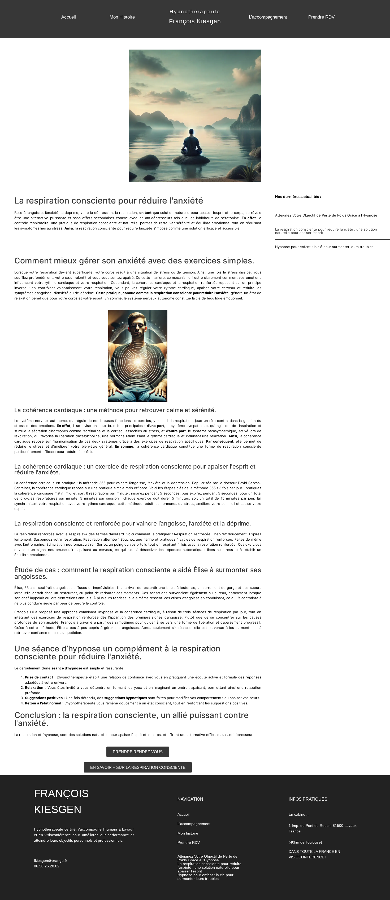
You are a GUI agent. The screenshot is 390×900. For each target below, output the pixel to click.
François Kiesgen (195, 21)
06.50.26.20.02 (46, 866)
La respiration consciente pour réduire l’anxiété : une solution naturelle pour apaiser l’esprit (326, 231)
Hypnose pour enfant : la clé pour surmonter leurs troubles (324, 247)
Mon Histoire (122, 17)
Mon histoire (187, 833)
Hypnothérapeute (195, 11)
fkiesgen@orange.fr (50, 860)
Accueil (68, 17)
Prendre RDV (321, 17)
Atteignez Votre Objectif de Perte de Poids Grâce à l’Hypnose (326, 215)
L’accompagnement (268, 17)
